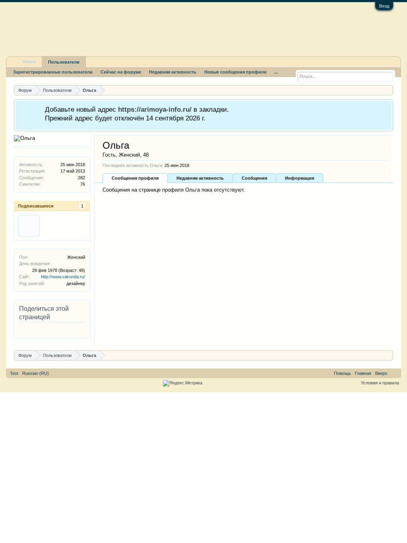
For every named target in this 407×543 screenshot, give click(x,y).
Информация (299, 178)
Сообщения (254, 178)
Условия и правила (380, 382)
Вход (384, 6)
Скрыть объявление (387, 109)
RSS (394, 373)
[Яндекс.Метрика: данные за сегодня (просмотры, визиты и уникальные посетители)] (182, 383)
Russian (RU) (35, 373)
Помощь (342, 373)
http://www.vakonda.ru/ (63, 276)
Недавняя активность (200, 178)
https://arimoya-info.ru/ (155, 109)
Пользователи (63, 62)
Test (14, 373)
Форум (29, 61)
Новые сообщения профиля (235, 72)
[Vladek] (29, 226)
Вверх (381, 373)
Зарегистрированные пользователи (53, 72)
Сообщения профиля (135, 178)
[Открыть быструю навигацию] (388, 90)
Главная (363, 373)
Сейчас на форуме (121, 72)
